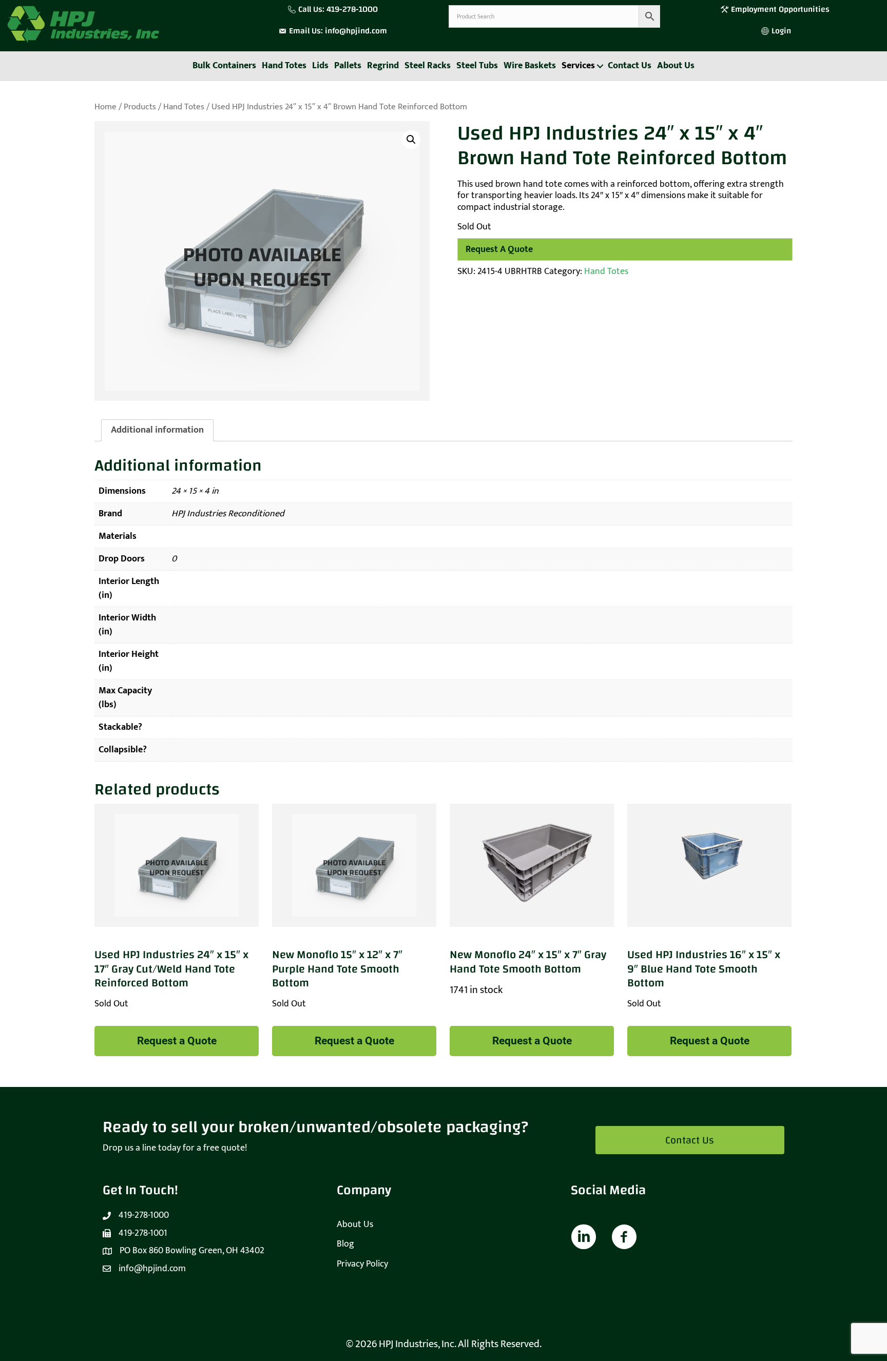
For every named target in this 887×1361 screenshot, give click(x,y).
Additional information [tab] (157, 430)
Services (578, 65)
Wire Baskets (530, 65)
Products (140, 107)
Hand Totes (284, 65)
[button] (600, 66)
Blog (345, 1244)
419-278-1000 (352, 9)
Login (781, 30)
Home (105, 107)
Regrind (383, 65)
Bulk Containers (224, 65)
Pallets (347, 65)
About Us (676, 65)
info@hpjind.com (356, 30)
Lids (320, 65)
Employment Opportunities (781, 9)
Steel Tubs (477, 65)
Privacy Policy (362, 1264)
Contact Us (629, 65)
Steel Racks (427, 65)
